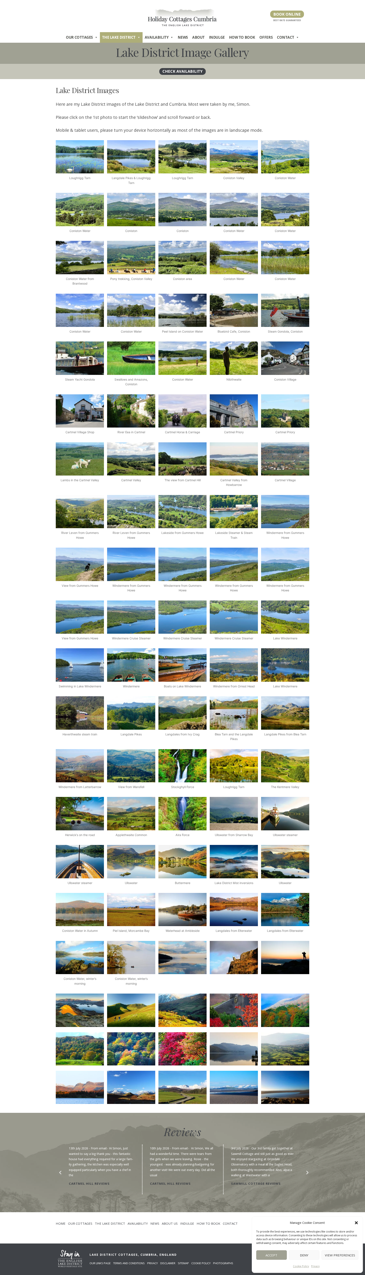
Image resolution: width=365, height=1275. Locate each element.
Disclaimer (167, 1263)
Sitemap (183, 1263)
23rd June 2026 (241, 1148)
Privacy (315, 1266)
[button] (356, 1223)
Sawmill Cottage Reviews (175, 1183)
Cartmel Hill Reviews (89, 1183)
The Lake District (119, 37)
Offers (266, 37)
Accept (271, 1255)
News (183, 37)
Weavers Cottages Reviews (257, 1178)
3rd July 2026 (159, 1148)
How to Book (242, 37)
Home (60, 1223)
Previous (59, 1171)
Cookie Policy (301, 1266)
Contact (285, 37)
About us (170, 1223)
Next (306, 1171)
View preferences (340, 1255)
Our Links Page (100, 1263)
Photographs (223, 1263)
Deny (304, 1255)
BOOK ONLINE (287, 14)
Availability (157, 37)
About (198, 37)
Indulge (217, 37)
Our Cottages (79, 37)
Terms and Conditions (129, 1263)
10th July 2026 (78, 1148)
